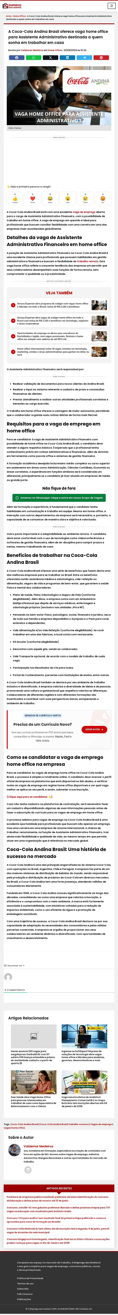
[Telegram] (84, 57)
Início (8, 16)
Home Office (19, 16)
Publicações (24, 1299)
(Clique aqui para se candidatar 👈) (29, 797)
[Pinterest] (101, 57)
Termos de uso (25, 1283)
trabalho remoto (87, 261)
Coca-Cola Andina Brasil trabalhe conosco (64, 1124)
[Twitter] (50, 57)
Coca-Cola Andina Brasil (24, 1124)
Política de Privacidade (30, 1278)
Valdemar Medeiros (32, 50)
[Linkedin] (67, 57)
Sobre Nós (23, 1288)
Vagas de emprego (101, 1124)
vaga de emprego (84, 212)
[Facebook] (16, 57)
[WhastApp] (33, 57)
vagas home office (14, 1127)
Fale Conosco (25, 1294)
